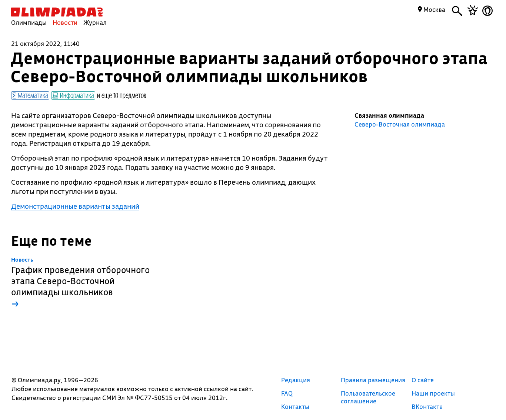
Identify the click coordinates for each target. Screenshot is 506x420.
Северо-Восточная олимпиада (399, 124)
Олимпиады (29, 22)
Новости (65, 22)
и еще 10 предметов (121, 95)
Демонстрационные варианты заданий (75, 206)
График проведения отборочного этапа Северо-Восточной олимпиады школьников (80, 283)
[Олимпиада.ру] (57, 12)
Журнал (95, 22)
